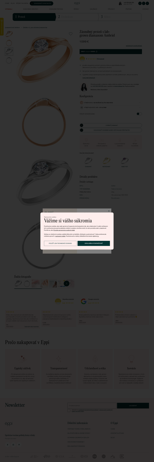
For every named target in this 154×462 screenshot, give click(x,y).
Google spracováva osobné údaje (64, 230)
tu (98, 236)
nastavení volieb (60, 236)
